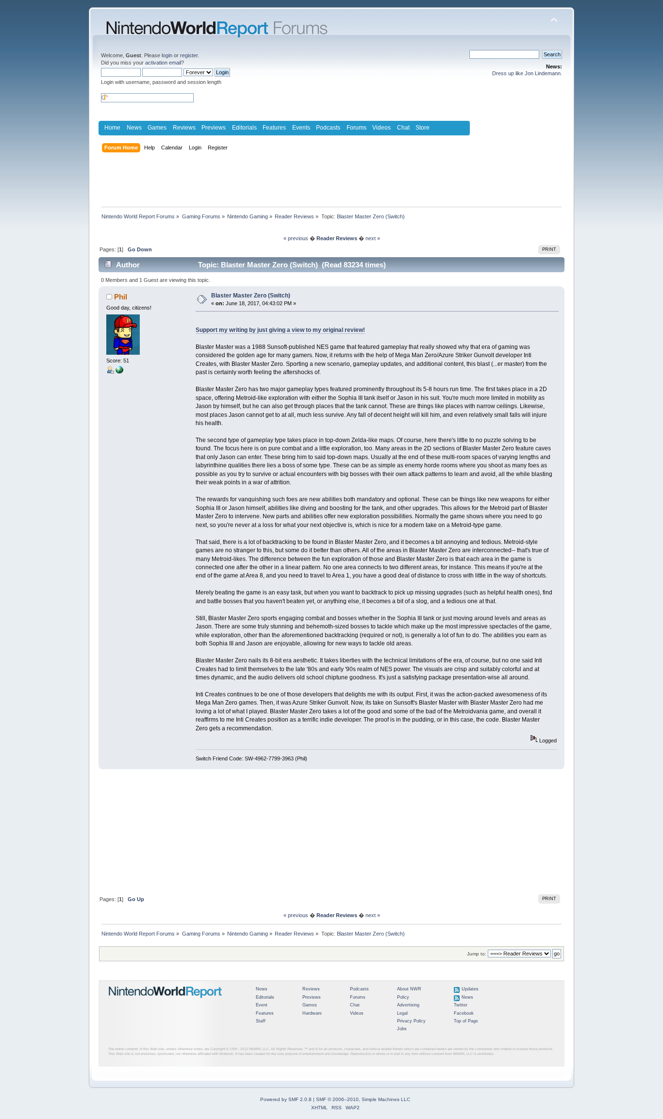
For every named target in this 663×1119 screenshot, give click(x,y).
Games (157, 127)
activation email (163, 63)
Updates (470, 989)
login (167, 55)
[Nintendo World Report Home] (165, 1002)
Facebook (464, 1013)
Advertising (408, 1005)
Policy (403, 997)
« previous (295, 238)
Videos (381, 127)
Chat (403, 127)
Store (422, 127)
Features (274, 127)
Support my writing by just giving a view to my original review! (280, 330)
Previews (213, 127)
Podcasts (328, 127)
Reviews (184, 127)
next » (372, 238)
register (189, 55)
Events (301, 127)
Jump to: (476, 953)
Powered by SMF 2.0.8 (286, 1099)
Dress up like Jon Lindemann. (527, 73)
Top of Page (466, 1021)
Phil (120, 297)
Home (112, 127)
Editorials (244, 127)
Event (261, 1005)
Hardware (312, 1013)
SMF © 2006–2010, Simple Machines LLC (363, 1099)
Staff (260, 1021)
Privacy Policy (411, 1021)
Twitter (460, 1005)
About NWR (409, 989)
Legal (402, 1013)
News (134, 127)
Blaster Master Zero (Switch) (250, 295)
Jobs (402, 1028)
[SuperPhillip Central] (119, 372)
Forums (356, 127)
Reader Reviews (336, 238)
